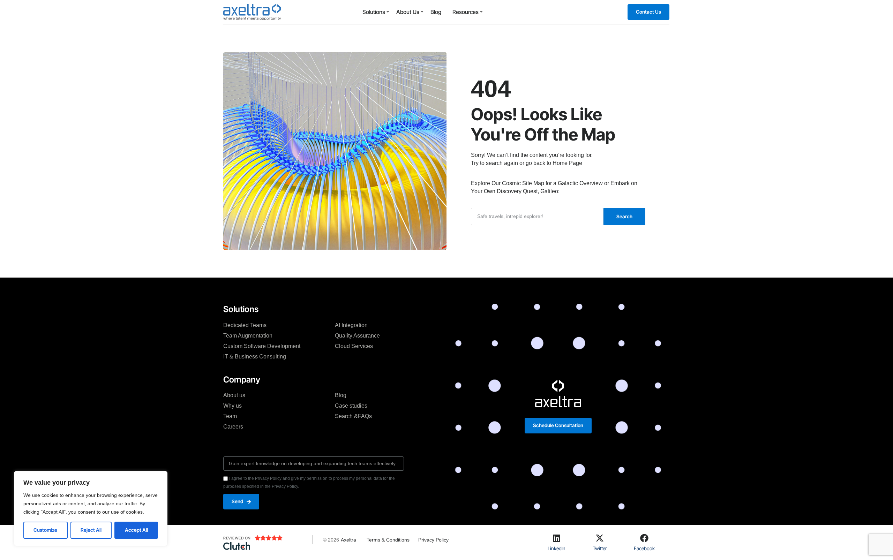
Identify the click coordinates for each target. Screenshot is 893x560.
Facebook (644, 548)
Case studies (351, 406)
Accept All (136, 530)
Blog (435, 11)
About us (234, 395)
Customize (45, 530)
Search (624, 216)
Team (230, 416)
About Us (407, 11)
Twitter (600, 548)
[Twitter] (599, 538)
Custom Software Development (261, 346)
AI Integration (351, 325)
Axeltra (348, 540)
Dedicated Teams (245, 325)
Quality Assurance (357, 336)
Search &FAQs (353, 416)
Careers (233, 427)
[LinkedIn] (557, 538)
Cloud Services (354, 346)
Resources (465, 11)
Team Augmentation (247, 336)
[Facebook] (644, 538)
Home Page (567, 163)
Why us (232, 406)
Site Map (533, 183)
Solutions (373, 11)
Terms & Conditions (388, 540)
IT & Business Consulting (254, 357)
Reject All (91, 530)
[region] (90, 508)
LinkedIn (556, 548)
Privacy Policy (433, 540)
